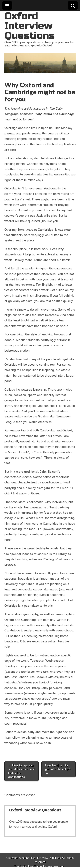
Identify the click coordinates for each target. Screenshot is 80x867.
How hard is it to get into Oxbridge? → (58, 769)
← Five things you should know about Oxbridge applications (21, 771)
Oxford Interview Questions (29, 25)
